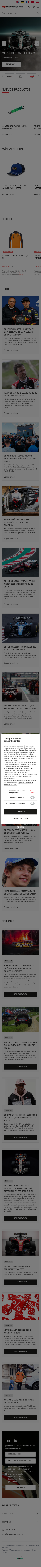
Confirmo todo (20, 812)
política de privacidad (11, 760)
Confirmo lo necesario (20, 818)
